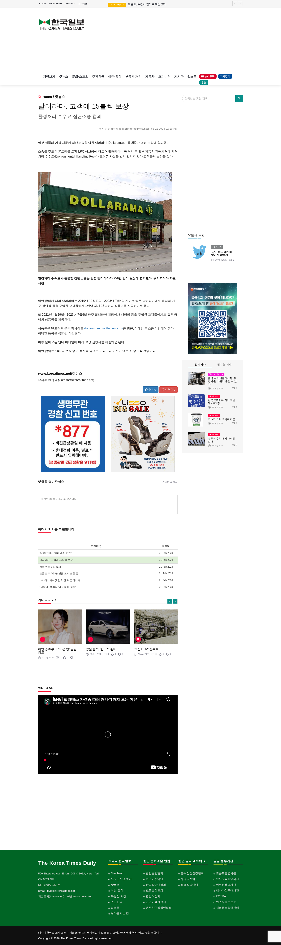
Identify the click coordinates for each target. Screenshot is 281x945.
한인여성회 (153, 896)
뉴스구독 (209, 76)
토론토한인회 (154, 890)
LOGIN (43, 3)
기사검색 (225, 76)
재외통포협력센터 (227, 907)
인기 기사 (200, 364)
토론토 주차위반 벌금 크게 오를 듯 (59, 573)
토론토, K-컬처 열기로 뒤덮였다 (147, 4)
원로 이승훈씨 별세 (50, 566)
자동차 (149, 76)
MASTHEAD (55, 3)
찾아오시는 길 (120, 913)
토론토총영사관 (226, 873)
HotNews (214, 396)
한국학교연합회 (156, 884)
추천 (152, 389)
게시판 (179, 76)
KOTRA (221, 896)
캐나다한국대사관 (227, 890)
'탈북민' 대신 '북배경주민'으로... (57, 553)
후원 (203, 82)
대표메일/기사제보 (49, 884)
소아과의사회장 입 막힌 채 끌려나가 (60, 580)
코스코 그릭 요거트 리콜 (221, 419)
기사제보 (82, 3)
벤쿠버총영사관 (226, 884)
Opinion (217, 247)
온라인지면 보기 (121, 879)
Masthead (117, 873)
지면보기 (49, 76)
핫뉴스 (63, 76)
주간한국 (98, 76)
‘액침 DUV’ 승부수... (147, 649)
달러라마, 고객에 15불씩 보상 (56, 559)
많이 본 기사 (224, 364)
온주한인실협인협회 (159, 907)
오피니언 (164, 76)
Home (47, 97)
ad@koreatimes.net (79, 896)
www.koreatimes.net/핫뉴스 (60, 373)
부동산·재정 (133, 76)
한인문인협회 (154, 873)
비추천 (169, 389)
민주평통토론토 (226, 902)
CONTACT (70, 3)
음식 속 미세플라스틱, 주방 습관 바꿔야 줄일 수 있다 (222, 381)
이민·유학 (114, 76)
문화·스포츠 (80, 76)
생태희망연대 (189, 884)
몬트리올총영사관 (227, 879)
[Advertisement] (167, 40)
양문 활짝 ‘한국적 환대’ (101, 649)
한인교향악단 (154, 879)
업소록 (192, 76)
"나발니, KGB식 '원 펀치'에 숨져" (58, 587)
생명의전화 (188, 879)
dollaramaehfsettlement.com (103, 328)
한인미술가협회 (156, 902)
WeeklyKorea (216, 374)
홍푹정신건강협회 (192, 873)
